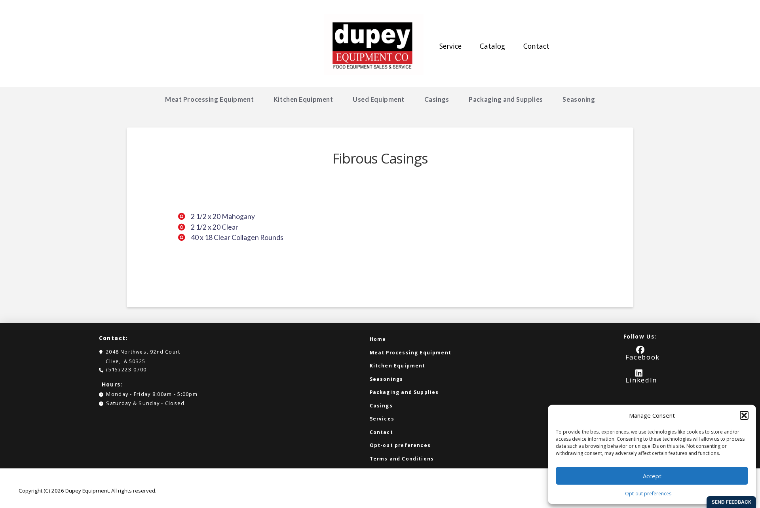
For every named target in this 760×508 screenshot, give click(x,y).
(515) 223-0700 (126, 369)
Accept (652, 476)
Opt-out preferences (648, 493)
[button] (744, 415)
